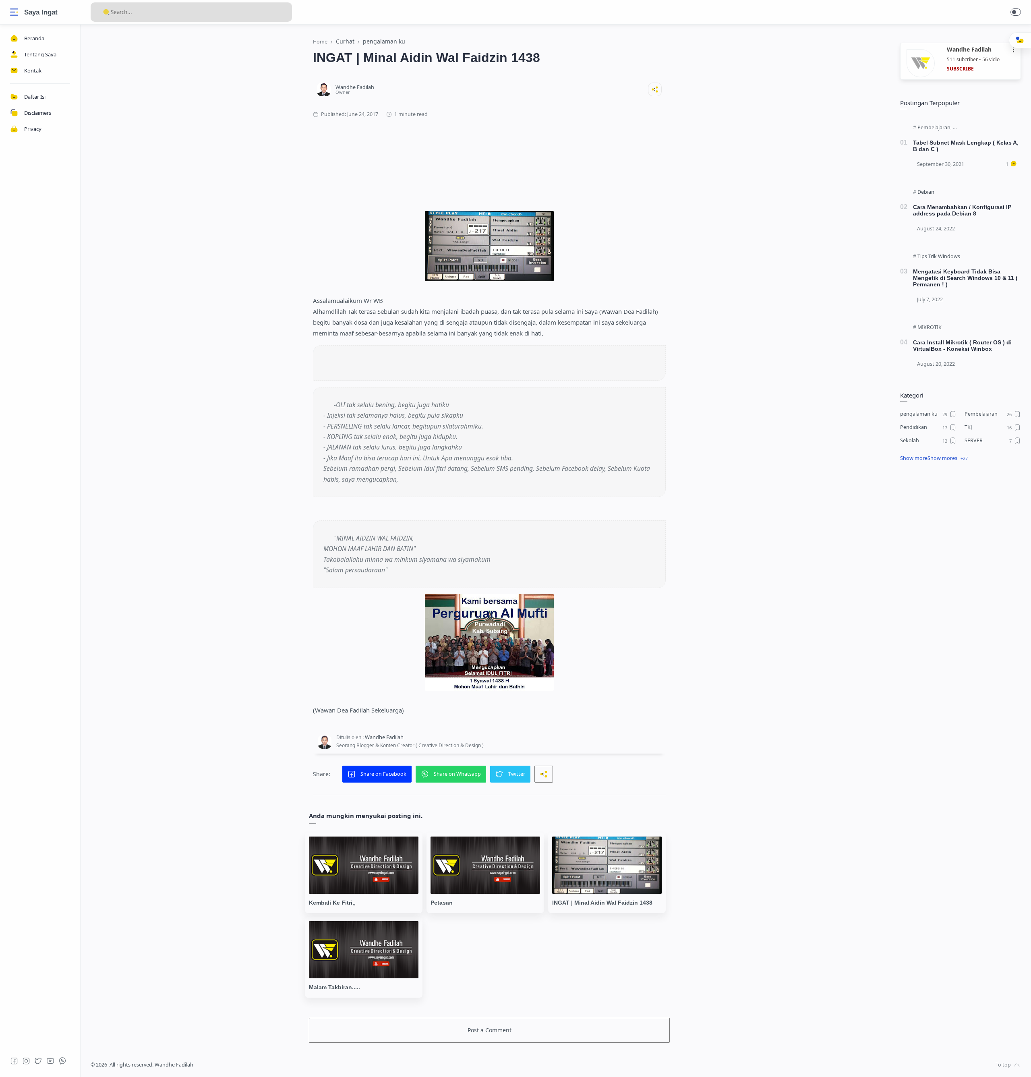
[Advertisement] (489, 157)
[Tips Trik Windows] (938, 256)
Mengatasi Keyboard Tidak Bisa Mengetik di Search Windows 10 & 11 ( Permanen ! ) (965, 278)
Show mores (942, 458)
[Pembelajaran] (934, 127)
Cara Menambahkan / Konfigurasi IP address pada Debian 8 (962, 210)
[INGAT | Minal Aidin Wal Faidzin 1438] (607, 865)
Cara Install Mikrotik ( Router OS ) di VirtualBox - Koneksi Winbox (962, 345)
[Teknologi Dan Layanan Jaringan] (991, 127)
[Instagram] (26, 1061)
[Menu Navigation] (14, 12)
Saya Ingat (41, 12)
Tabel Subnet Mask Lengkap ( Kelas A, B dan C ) (966, 145)
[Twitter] (38, 1061)
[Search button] (106, 12)
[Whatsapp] (62, 1061)
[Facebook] (14, 1061)
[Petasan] (485, 865)
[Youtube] (50, 1061)
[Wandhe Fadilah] (354, 87)
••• (1013, 50)
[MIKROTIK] (929, 327)
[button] (1015, 12)
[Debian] (925, 192)
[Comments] (1011, 164)
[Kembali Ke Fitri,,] (363, 865)
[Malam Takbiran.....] (363, 949)
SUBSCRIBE (960, 68)
